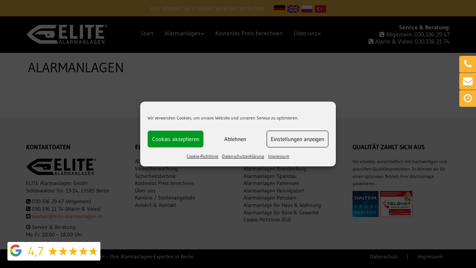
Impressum (278, 156)
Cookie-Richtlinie (202, 156)
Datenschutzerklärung (243, 156)
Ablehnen (235, 139)
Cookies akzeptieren (175, 139)
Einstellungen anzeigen (297, 139)
